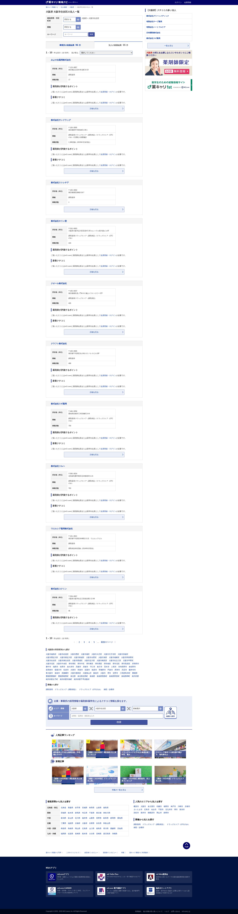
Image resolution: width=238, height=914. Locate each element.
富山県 (70, 818)
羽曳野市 (102, 670)
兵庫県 (91, 823)
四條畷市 (65, 673)
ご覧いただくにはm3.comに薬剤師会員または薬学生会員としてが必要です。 (89, 92)
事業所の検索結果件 (70, 45)
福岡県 (63, 834)
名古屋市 (151, 806)
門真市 (110, 670)
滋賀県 (70, 823)
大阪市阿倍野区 (127, 657)
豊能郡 (134, 673)
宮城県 (84, 808)
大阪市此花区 (63, 654)
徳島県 (98, 828)
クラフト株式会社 (59, 343)
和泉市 (80, 670)
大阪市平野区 (128, 660)
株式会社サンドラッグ (61, 120)
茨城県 (63, 813)
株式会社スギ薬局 (59, 403)
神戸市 (173, 806)
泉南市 (57, 673)
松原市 (66, 670)
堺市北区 (116, 664)
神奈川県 (106, 813)
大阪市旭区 (102, 657)
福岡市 (166, 806)
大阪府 (72, 7)
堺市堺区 (72, 664)
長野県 (98, 818)
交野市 (115, 673)
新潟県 (63, 818)
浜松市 (136, 813)
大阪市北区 (50, 664)
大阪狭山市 (87, 673)
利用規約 (138, 911)
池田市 (55, 667)
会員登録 (187, 2)
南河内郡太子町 (52, 679)
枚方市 (99, 667)
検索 (91, 34)
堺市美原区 (125, 664)
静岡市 (166, 813)
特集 (122, 852)
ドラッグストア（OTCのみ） (90, 689)
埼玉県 (84, 813)
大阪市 (103, 673)
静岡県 (113, 818)
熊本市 (143, 813)
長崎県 (77, 834)
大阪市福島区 (51, 654)
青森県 (70, 808)
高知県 (120, 828)
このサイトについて (73, 852)
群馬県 (77, 813)
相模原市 (151, 813)
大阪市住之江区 (115, 660)
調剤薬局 (49, 689)
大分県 (91, 834)
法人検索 (64, 7)
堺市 (109, 673)
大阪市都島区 (76, 673)
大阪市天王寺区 (110, 654)
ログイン (178, 2)
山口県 (91, 828)
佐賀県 (70, 834)
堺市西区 (98, 664)
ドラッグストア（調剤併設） (66, 689)
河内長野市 (122, 667)
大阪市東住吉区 (64, 660)
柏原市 (94, 670)
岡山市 (159, 813)
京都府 (77, 823)
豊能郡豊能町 (51, 676)
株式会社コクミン (59, 589)
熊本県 (84, 834)
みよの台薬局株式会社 (61, 60)
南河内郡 (135, 676)
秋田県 (91, 808)
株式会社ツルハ (58, 466)
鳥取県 (63, 828)
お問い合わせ (175, 911)
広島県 (84, 828)
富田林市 (49, 670)
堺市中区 (80, 664)
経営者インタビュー (91, 852)
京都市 (187, 806)
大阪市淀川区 (89, 660)
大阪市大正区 (96, 654)
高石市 (124, 670)
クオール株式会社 (59, 283)
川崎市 (180, 806)
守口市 (92, 667)
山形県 (98, 808)
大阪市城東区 (114, 657)
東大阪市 (49, 673)
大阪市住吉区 (51, 660)
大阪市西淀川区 (52, 657)
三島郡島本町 (125, 673)
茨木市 (106, 667)
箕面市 (87, 670)
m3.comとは (186, 911)
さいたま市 (138, 809)
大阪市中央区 (61, 664)
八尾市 (113, 667)
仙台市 (153, 809)
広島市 (146, 809)
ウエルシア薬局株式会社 (62, 528)
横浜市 (136, 806)
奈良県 (98, 823)
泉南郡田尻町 (114, 676)
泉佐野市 (132, 667)
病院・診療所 (109, 689)
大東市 (73, 670)
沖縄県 (114, 834)
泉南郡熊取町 (102, 676)
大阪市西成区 (77, 660)
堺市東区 (89, 664)
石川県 (77, 818)
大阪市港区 (85, 654)
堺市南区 (107, 664)
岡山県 (77, 828)
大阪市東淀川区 (66, 657)
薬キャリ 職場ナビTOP (53, 852)
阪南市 (96, 673)
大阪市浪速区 (123, 654)
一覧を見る (168, 46)
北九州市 (168, 809)
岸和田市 (135, 664)
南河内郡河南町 (66, 679)
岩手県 (77, 808)
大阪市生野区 (91, 657)
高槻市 (78, 667)
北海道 (63, 808)
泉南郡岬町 (125, 676)
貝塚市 (85, 667)
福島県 (105, 808)
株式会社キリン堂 (59, 221)
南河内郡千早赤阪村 (81, 679)
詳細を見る (94, 109)
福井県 (84, 818)
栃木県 (70, 813)
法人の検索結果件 (118, 45)
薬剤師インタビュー (109, 852)
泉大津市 (70, 667)
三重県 (63, 823)
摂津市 (117, 670)
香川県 (105, 828)
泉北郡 (73, 676)
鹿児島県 (106, 834)
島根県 (70, 828)
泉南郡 (92, 676)
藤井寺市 (132, 670)
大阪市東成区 (79, 657)
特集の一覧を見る (119, 790)
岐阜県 (105, 818)
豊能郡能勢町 (63, 676)
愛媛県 (113, 828)
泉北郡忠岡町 (82, 676)
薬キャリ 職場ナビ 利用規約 (138, 852)
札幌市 (159, 806)
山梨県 (91, 818)
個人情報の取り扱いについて (153, 911)
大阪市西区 (74, 654)
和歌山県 (106, 823)
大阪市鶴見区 (102, 660)
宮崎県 (98, 834)
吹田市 (62, 667)
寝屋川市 (58, 670)
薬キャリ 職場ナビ (52, 7)
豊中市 (48, 667)
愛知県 (120, 818)
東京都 (98, 813)
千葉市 (161, 809)
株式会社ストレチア (60, 182)
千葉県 (91, 813)
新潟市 (182, 809)
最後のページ (107, 642)
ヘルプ (166, 911)
